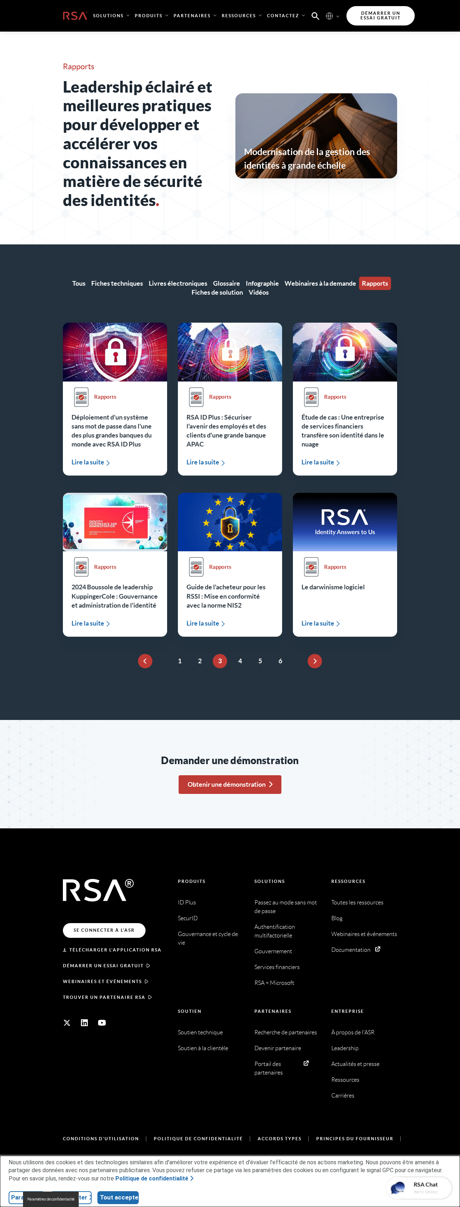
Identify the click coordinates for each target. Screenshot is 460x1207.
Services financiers (277, 967)
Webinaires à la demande (320, 283)
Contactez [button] (283, 15)
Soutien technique (200, 1032)
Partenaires (272, 1011)
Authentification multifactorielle (274, 931)
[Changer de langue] (329, 15)
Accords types (280, 1138)
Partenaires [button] (192, 15)
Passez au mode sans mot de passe (285, 906)
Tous (79, 283)
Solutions (269, 881)
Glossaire (226, 283)
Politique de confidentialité (198, 1138)
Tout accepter (119, 1197)
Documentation (351, 950)
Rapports (375, 283)
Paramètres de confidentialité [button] (50, 1199)
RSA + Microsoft (274, 983)
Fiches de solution (217, 292)
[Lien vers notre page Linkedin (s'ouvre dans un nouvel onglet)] (84, 1023)
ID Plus (187, 902)
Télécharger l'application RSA (115, 950)
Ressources (348, 881)
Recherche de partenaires (285, 1032)
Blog (336, 918)
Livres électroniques (178, 283)
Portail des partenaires (268, 1068)
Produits (192, 881)
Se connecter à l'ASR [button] (104, 930)
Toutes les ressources (357, 902)
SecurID (188, 918)
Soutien (190, 1011)
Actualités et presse (355, 1064)
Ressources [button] (239, 15)
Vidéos (259, 292)
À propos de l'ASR (352, 1032)
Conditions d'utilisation (101, 1138)
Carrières (342, 1096)
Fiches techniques (117, 283)
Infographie (262, 283)
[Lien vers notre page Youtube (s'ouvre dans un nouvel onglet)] (102, 1023)
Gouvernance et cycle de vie (208, 938)
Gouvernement (273, 951)
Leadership (345, 1048)
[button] (315, 15)
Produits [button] (148, 15)
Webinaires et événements (102, 981)
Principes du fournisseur (355, 1138)
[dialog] (230, 1181)
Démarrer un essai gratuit (103, 965)
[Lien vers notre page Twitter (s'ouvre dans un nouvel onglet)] (67, 1023)
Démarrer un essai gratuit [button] (380, 15)
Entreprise (347, 1011)
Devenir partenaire (277, 1048)
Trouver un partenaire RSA (104, 997)
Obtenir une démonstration (227, 784)
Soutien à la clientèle (203, 1048)
